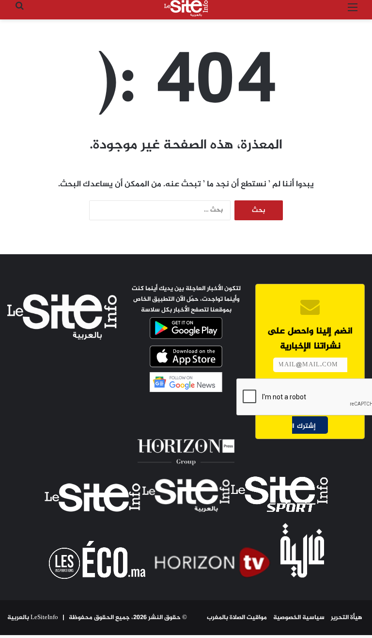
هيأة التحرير (346, 617)
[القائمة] (352, 12)
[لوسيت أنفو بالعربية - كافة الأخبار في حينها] (186, 8)
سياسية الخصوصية (299, 617)
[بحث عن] (19, 12)
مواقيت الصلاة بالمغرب (237, 617)
